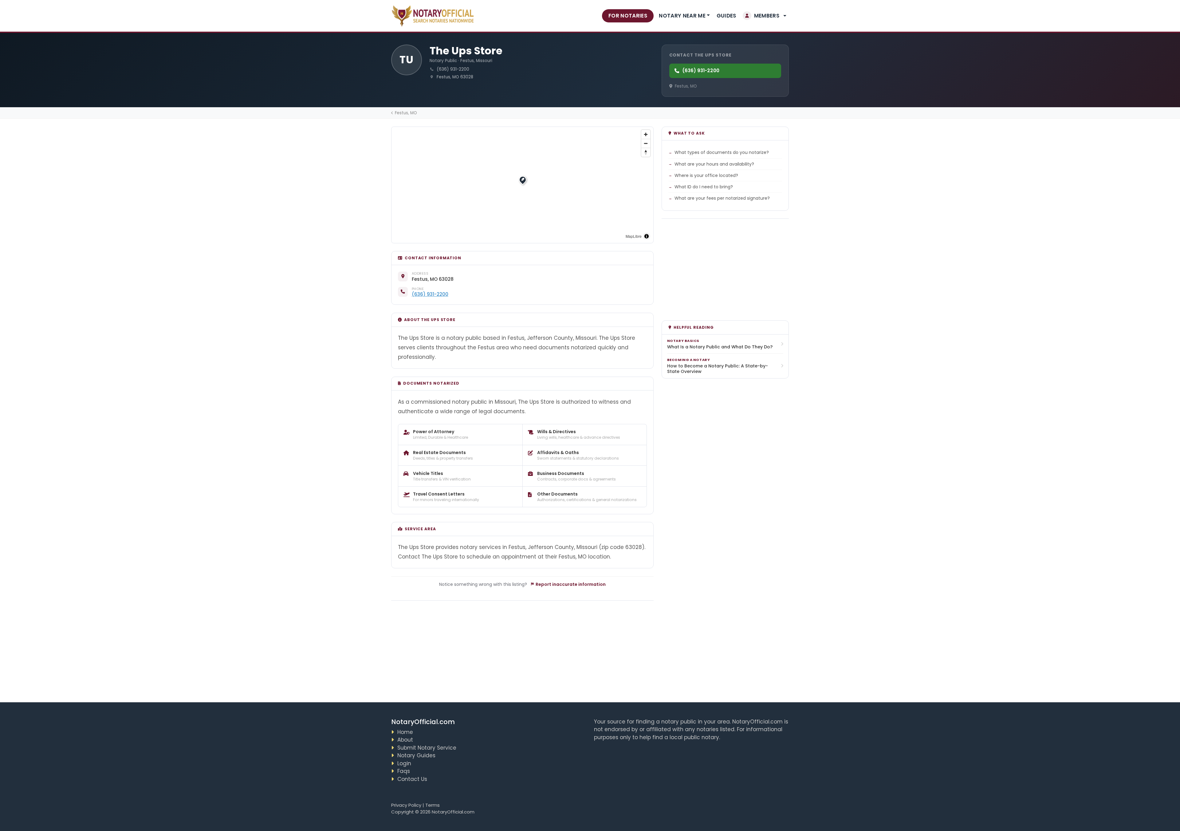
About (405, 739)
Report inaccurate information (571, 584)
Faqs (403, 771)
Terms (432, 805)
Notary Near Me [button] (682, 15)
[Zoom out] (645, 143)
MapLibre (634, 236)
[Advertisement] (522, 648)
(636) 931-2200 (700, 70)
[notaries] (433, 16)
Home (405, 732)
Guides (726, 15)
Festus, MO (406, 113)
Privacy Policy (406, 805)
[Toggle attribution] (646, 236)
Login (404, 763)
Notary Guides (416, 755)
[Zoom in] (645, 134)
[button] (764, 16)
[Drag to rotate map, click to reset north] (645, 152)
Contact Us (412, 779)
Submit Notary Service (426, 747)
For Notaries (627, 15)
